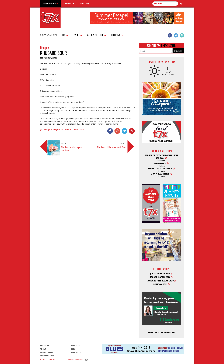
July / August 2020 (160, 273)
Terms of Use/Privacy (74, 360)
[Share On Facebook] (109, 131)
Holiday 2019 (160, 284)
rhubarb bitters (66, 129)
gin (41, 129)
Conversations (48, 35)
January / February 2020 (160, 280)
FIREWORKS (160, 163)
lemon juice (48, 129)
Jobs (73, 349)
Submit (178, 50)
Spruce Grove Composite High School (161, 156)
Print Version (49, 3)
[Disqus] (87, 194)
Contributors (47, 355)
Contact (75, 345)
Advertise (68, 3)
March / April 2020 (160, 277)
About (43, 349)
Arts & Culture (95, 35)
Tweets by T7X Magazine (161, 332)
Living (76, 35)
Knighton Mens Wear (160, 168)
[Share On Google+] (116, 131)
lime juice (56, 129)
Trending (116, 35)
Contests (75, 352)
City (63, 35)
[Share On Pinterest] (131, 131)
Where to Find (46, 352)
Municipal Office (159, 173)
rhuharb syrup (79, 129)
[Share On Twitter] (123, 131)
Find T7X (84, 3)
